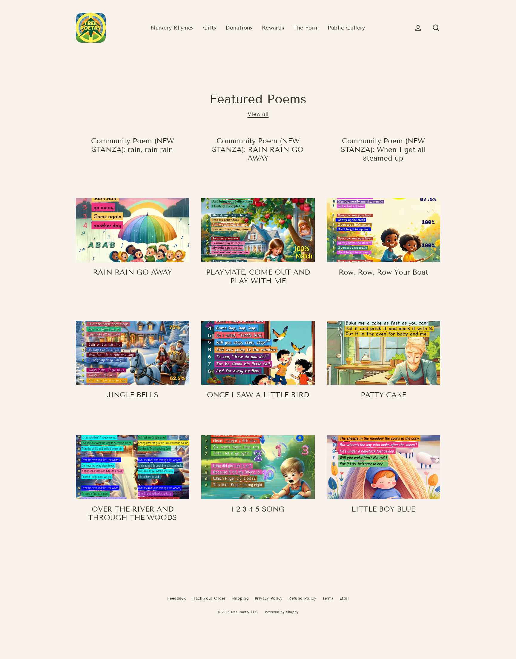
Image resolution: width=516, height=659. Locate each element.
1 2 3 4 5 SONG (258, 509)
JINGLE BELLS (132, 394)
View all (258, 114)
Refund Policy (302, 598)
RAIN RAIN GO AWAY (132, 272)
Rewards (273, 27)
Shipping (240, 598)
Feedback (176, 598)
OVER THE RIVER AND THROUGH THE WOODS (132, 513)
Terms (328, 598)
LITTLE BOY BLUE (383, 509)
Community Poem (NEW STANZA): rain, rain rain (132, 145)
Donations (239, 27)
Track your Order (208, 598)
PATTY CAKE (383, 394)
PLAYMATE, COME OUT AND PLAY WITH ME (258, 276)
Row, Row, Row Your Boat (383, 272)
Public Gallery (346, 27)
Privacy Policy (268, 598)
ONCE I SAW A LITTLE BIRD (258, 394)
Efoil (344, 598)
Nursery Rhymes (172, 27)
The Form (306, 27)
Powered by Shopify (282, 612)
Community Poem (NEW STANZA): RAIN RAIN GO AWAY (258, 149)
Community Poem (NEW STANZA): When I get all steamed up (383, 149)
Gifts (210, 27)
